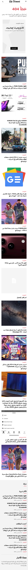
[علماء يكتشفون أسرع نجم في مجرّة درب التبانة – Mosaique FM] (14, 313)
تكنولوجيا (24, 83)
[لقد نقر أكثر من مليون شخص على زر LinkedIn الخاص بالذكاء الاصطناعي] (14, 422)
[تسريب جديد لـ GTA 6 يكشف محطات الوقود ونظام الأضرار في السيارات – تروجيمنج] (14, 140)
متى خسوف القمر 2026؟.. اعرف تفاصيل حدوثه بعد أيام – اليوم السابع (15, 195)
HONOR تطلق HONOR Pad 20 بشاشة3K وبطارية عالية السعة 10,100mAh (17, 123)
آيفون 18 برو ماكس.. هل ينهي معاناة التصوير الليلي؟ (16, 264)
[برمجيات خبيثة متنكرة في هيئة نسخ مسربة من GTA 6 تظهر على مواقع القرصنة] (14, 457)
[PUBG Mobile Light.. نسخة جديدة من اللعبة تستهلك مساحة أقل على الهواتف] (14, 69)
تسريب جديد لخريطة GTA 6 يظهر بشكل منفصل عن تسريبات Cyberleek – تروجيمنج (15, 366)
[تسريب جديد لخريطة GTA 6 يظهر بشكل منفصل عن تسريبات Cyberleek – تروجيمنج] (14, 347)
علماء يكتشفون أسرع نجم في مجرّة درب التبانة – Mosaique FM (15, 331)
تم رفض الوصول (22, 297)
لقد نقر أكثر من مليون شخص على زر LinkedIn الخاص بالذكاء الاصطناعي (16, 441)
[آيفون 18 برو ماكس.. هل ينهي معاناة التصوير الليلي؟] (14, 246)
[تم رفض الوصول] (14, 280)
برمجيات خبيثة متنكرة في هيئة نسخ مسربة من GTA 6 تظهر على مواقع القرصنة (14, 475)
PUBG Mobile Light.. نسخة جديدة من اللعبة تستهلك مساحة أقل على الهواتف (15, 87)
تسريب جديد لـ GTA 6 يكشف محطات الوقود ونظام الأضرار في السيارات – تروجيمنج (15, 159)
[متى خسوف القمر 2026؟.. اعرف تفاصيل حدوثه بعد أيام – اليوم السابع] (14, 177)
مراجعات (24, 398)
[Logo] (14, 2)
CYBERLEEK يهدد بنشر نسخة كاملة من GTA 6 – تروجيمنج (14, 229)
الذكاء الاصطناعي (22, 437)
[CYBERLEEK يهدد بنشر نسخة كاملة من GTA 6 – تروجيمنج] (14, 211)
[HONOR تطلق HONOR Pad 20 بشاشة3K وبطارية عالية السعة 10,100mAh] (14, 104)
